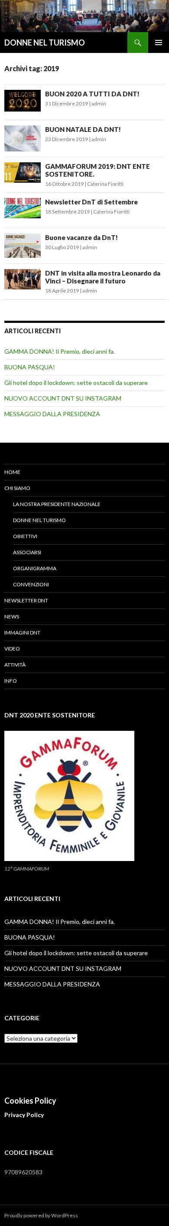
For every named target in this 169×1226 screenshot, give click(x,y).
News (11, 616)
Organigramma (34, 568)
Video (12, 648)
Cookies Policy (30, 1100)
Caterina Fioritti (105, 184)
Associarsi (27, 552)
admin (98, 103)
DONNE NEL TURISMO (44, 42)
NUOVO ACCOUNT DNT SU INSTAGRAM (62, 398)
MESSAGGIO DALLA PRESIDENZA (52, 413)
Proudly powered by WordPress (41, 1215)
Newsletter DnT (26, 600)
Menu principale (158, 42)
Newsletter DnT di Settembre (91, 202)
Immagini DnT (22, 632)
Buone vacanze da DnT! (81, 237)
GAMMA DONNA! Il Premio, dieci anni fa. (59, 351)
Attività (15, 664)
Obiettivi (25, 536)
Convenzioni (31, 584)
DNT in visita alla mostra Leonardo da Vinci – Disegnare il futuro (102, 277)
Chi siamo (17, 488)
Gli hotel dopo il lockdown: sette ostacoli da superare (76, 382)
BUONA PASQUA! (29, 367)
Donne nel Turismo (39, 520)
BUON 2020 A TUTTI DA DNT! (92, 94)
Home (12, 472)
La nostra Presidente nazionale (57, 504)
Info (10, 680)
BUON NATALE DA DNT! (83, 129)
